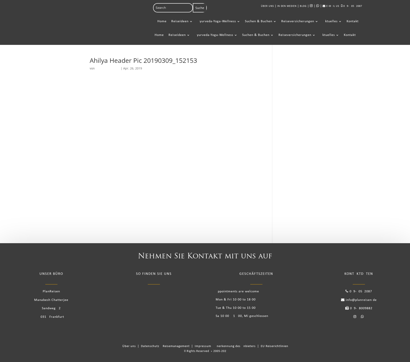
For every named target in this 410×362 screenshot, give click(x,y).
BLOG (303, 6)
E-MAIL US (332, 6)
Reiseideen (180, 21)
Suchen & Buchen (258, 21)
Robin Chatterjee (108, 68)
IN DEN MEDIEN (287, 6)
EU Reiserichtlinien (274, 346)
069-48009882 (360, 308)
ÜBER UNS (267, 6)
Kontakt (353, 21)
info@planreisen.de (361, 300)
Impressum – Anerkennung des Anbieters (225, 346)
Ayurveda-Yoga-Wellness (217, 21)
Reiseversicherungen (297, 21)
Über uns (130, 346)
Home (162, 21)
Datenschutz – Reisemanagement (166, 346)
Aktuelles (330, 21)
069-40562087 (352, 6)
